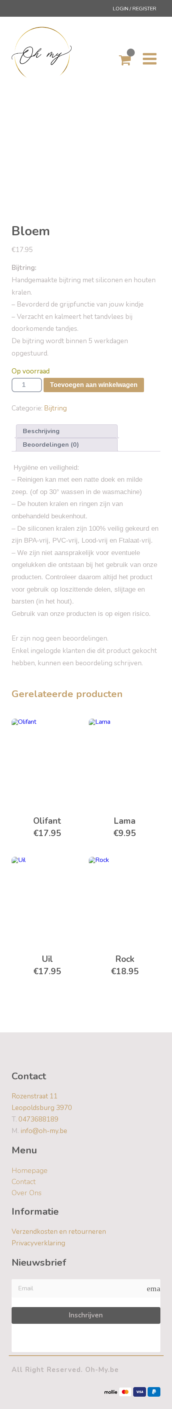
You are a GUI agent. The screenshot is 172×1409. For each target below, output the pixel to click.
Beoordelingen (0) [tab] (51, 444)
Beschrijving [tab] (41, 431)
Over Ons (27, 1193)
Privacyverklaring (38, 1243)
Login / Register (134, 8)
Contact (24, 1181)
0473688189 (35, 1119)
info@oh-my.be (39, 1130)
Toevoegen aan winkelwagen (94, 384)
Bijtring (55, 408)
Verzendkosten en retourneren (59, 1231)
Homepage (30, 1170)
